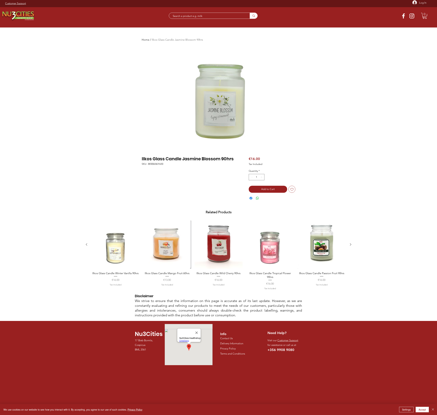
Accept (422, 409)
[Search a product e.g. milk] (253, 16)
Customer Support (287, 340)
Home (145, 39)
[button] (424, 16)
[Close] (433, 409)
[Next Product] (351, 244)
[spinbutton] (256, 177)
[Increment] (262, 177)
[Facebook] (403, 16)
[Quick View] (115, 245)
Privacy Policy (135, 409)
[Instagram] (411, 16)
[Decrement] (251, 177)
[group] (218, 255)
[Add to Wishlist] (291, 189)
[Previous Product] (86, 244)
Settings (406, 409)
